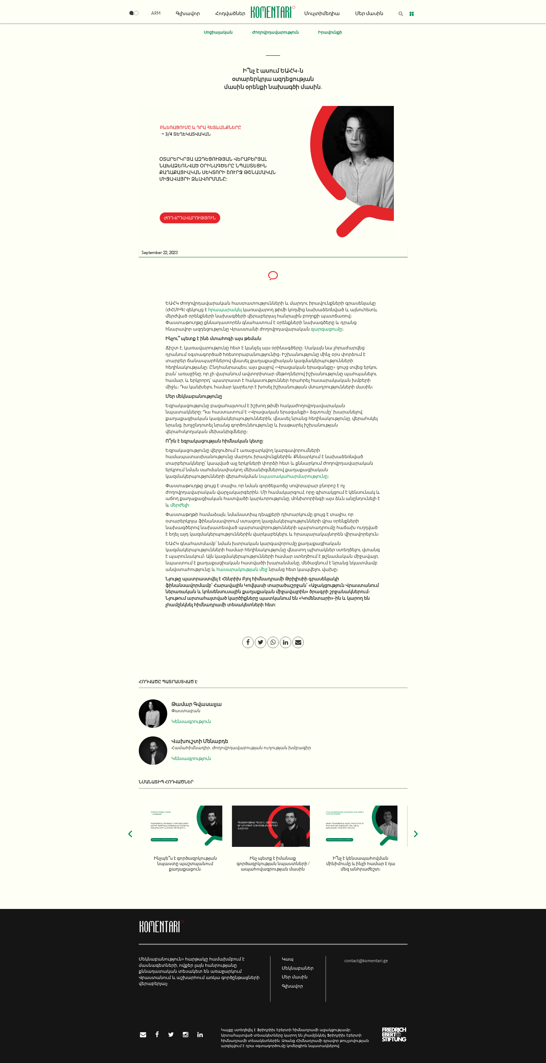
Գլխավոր (188, 14)
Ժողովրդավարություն (275, 32)
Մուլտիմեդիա (322, 14)
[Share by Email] (298, 642)
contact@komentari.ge (366, 960)
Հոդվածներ (230, 14)
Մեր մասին (369, 14)
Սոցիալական (218, 32)
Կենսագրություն (191, 721)
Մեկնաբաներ (298, 968)
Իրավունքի (330, 32)
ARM (155, 14)
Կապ (287, 959)
